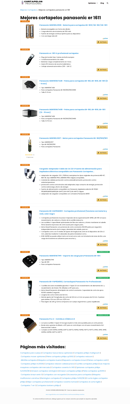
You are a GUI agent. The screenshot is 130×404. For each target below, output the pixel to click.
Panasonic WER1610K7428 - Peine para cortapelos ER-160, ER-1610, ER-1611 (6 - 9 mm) (73, 82)
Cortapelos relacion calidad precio (59, 364)
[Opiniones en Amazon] (30, 155)
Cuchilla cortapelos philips (87, 364)
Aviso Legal (49, 394)
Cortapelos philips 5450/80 (73, 378)
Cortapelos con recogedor (54, 374)
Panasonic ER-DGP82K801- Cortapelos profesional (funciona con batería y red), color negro (73, 212)
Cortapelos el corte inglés (89, 382)
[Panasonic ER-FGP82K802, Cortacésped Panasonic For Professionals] (29, 288)
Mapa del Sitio (80, 394)
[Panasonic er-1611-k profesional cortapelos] (29, 59)
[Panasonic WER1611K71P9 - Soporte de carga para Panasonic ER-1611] (29, 261)
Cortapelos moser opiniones (33, 356)
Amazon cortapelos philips (70, 371)
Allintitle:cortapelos (29, 360)
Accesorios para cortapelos (80, 374)
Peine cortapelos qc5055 (93, 371)
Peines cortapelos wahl (97, 360)
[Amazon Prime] (105, 39)
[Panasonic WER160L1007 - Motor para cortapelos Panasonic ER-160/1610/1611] (29, 144)
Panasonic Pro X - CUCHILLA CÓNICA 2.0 (57, 319)
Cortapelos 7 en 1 (28, 385)
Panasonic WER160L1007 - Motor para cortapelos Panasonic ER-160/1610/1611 (73, 138)
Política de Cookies (58, 394)
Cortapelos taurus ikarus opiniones (57, 353)
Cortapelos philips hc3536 (32, 364)
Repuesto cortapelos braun (74, 360)
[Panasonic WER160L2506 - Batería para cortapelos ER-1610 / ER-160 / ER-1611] (29, 31)
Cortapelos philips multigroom (87, 353)
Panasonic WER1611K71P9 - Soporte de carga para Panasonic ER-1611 (69, 256)
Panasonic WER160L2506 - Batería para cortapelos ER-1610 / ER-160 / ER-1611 (73, 25)
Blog (102, 3)
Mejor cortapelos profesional (39, 382)
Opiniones (92, 3)
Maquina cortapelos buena (49, 360)
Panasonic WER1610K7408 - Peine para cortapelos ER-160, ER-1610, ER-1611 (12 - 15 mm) (72, 110)
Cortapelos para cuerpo (30, 353)
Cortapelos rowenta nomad (65, 382)
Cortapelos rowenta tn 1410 (63, 367)
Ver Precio (103, 42)
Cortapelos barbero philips (48, 385)
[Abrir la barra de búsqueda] (107, 3)
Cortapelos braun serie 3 (31, 374)
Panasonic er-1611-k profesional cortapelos (59, 53)
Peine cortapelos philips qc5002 (60, 356)
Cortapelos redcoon (83, 356)
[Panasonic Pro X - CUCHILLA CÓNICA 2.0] (29, 325)
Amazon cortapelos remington (44, 371)
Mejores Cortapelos (28, 10)
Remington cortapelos (50, 378)
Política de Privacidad (70, 394)
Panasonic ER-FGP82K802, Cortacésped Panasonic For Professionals (70, 281)
